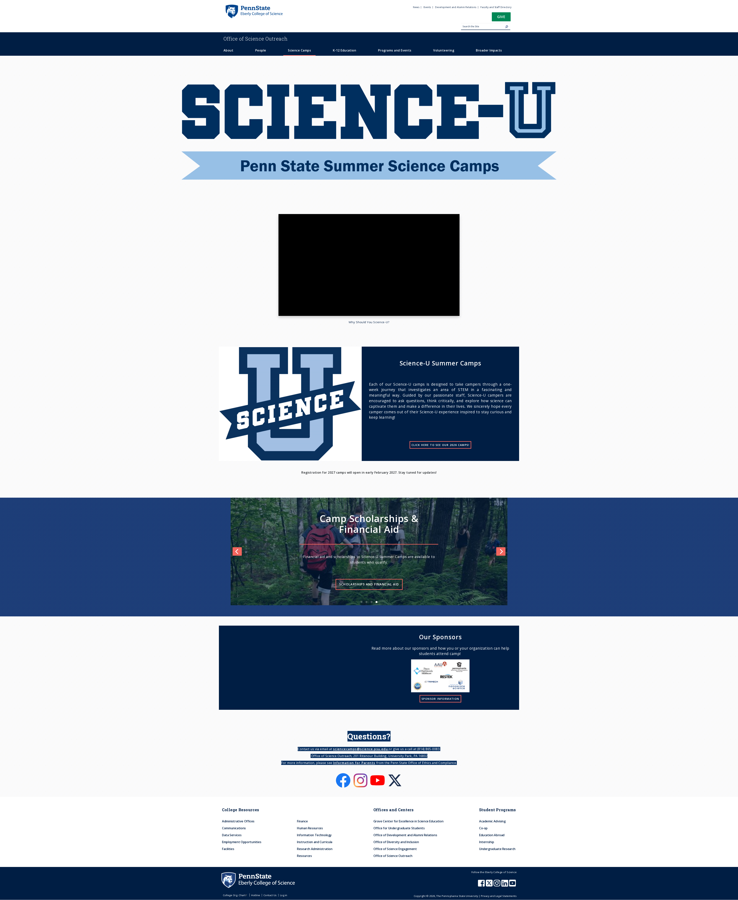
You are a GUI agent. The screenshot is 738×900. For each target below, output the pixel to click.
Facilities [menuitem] (228, 849)
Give (501, 16)
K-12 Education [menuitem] (344, 50)
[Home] (254, 6)
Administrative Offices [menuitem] (238, 821)
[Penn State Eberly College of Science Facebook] (482, 885)
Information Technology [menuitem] (314, 835)
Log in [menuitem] (283, 895)
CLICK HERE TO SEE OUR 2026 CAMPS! (440, 445)
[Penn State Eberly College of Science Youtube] (513, 885)
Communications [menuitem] (234, 828)
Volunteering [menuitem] (443, 50)
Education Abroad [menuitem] (491, 835)
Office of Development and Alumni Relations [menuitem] (405, 835)
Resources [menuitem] (304, 856)
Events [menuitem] (427, 7)
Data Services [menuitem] (231, 835)
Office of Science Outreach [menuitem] (392, 856)
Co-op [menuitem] (483, 828)
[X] (395, 775)
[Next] (500, 551)
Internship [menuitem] (486, 842)
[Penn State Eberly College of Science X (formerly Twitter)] (490, 885)
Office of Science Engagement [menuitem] (395, 849)
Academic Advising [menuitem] (492, 821)
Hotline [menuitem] (255, 895)
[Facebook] (343, 775)
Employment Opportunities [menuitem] (241, 842)
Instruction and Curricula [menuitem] (314, 842)
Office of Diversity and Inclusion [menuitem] (396, 842)
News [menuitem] (416, 7)
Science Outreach (256, 38)
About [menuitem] (228, 50)
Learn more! (396, 575)
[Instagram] (360, 775)
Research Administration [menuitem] (314, 849)
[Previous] (237, 551)
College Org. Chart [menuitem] (234, 895)
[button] (501, 18)
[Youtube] (377, 775)
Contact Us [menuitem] (270, 895)
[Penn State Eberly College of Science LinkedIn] (505, 885)
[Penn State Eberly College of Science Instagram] (497, 885)
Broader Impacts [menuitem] (489, 50)
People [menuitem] (260, 50)
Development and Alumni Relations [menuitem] (455, 7)
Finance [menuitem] (302, 821)
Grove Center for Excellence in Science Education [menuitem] (408, 821)
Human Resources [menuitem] (310, 828)
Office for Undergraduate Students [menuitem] (399, 828)
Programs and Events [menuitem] (394, 50)
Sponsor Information (440, 699)
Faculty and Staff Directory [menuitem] (495, 7)
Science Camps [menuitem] (299, 50)
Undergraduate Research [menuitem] (497, 849)
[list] (369, 551)
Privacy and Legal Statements (499, 896)
